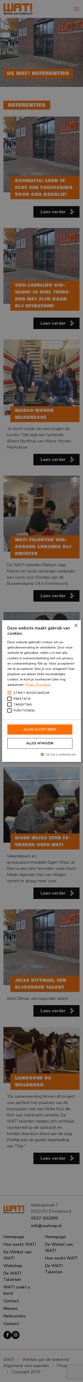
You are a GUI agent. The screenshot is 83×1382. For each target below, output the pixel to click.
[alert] (41, 691)
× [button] (75, 625)
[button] (41, 754)
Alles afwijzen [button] (39, 743)
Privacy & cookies (38, 684)
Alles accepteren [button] (40, 729)
